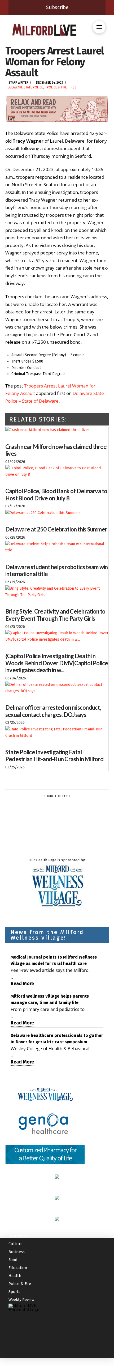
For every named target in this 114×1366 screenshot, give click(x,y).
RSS (73, 87)
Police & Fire (57, 87)
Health (14, 1275)
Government (19, 1235)
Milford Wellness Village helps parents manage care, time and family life (50, 999)
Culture (15, 1243)
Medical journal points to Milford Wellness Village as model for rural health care (54, 960)
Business (16, 1251)
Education (17, 1267)
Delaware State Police (25, 87)
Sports (14, 1291)
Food (12, 1259)
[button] (99, 27)
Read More (22, 983)
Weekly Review (21, 1299)
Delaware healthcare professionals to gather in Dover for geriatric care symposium (57, 1038)
